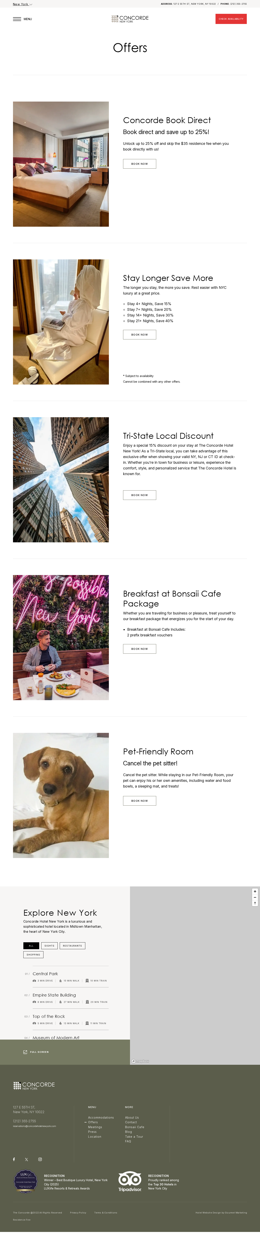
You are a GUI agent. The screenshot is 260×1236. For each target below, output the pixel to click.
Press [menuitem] (92, 1131)
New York (21, 4)
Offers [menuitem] (93, 1122)
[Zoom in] (255, 891)
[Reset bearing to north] (255, 903)
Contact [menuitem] (131, 1122)
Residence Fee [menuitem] (21, 1219)
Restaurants (72, 945)
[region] (195, 975)
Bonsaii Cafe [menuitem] (134, 1127)
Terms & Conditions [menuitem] (105, 1212)
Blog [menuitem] (128, 1131)
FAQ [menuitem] (128, 1141)
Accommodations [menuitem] (101, 1117)
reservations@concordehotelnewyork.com (34, 1126)
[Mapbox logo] (140, 1061)
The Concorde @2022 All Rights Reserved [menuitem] (37, 1212)
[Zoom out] (255, 897)
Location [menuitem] (94, 1136)
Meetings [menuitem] (95, 1127)
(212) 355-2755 (238, 4)
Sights (49, 945)
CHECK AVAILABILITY (231, 19)
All (31, 945)
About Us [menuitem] (132, 1117)
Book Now (139, 163)
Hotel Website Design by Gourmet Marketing (221, 1212)
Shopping (33, 954)
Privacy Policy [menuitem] (78, 1212)
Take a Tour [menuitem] (134, 1136)
